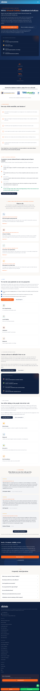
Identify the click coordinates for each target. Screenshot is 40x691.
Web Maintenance (4, 637)
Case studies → (21, 370)
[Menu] (38, 2)
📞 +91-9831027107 (20, 560)
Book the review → (20, 556)
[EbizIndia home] (4, 2)
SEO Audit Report (4, 628)
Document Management (5, 642)
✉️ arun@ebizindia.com (5, 614)
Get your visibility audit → (7, 299)
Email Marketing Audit (4, 630)
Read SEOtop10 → (19, 299)
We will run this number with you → (9, 193)
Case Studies (3, 659)
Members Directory (4, 650)
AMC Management (4, 648)
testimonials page (36, 534)
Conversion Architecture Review (6, 624)
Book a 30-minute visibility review (10, 27)
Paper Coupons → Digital (5, 655)
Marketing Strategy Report (5, 620)
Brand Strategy (3, 622)
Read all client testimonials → (20, 531)
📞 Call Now (10, 689)
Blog (1, 670)
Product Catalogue (4, 646)
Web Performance (4, 635)
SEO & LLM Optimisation (5, 633)
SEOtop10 (16, 287)
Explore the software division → (8, 370)
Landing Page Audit (4, 626)
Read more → (4, 223)
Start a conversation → (19, 417)
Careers (2, 668)
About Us (2, 664)
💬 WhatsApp (29, 689)
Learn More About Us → (6, 417)
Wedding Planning (4, 653)
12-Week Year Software (5, 657)
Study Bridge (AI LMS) (4, 644)
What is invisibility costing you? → (27, 27)
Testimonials (3, 666)
